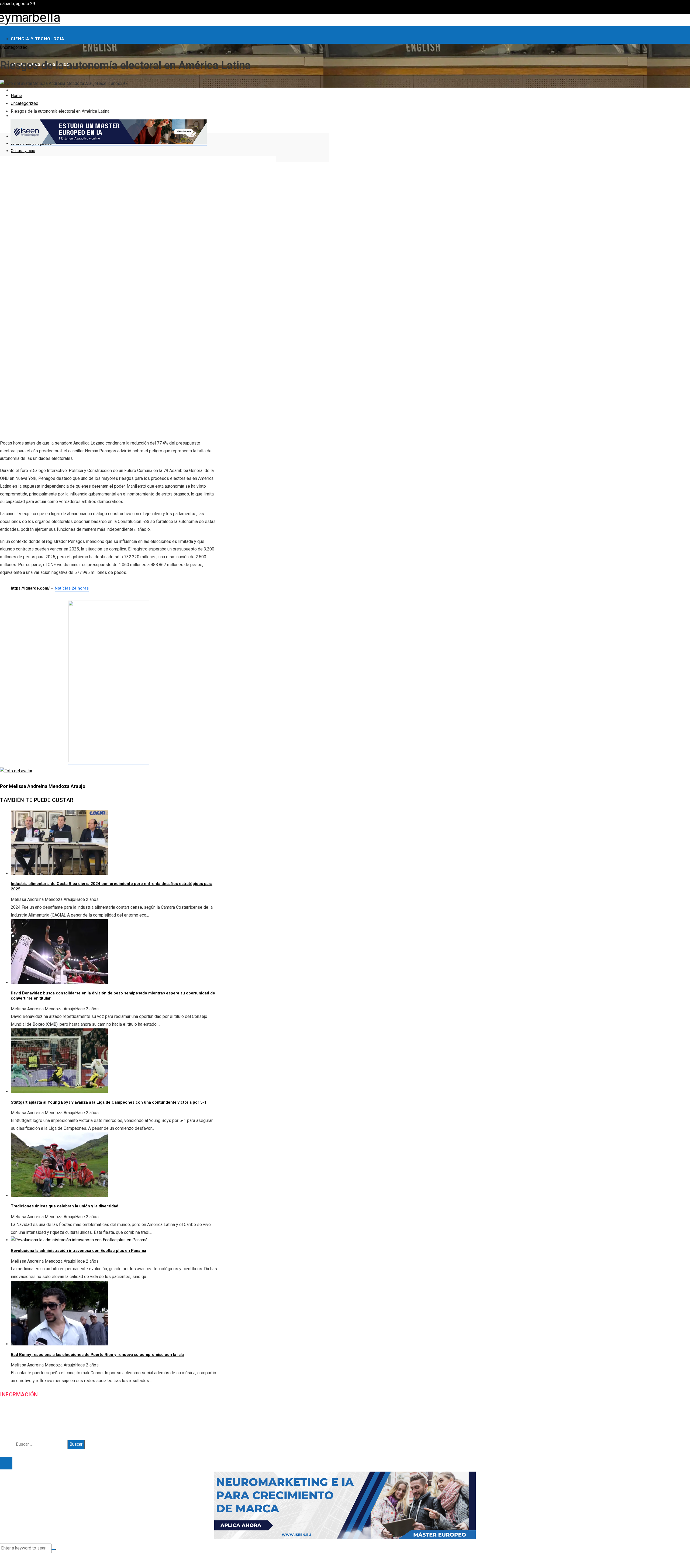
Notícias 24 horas (72, 588)
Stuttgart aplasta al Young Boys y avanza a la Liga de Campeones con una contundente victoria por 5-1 (109, 1102)
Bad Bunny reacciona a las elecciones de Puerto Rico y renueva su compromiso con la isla (97, 1354)
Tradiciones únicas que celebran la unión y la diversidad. (65, 1206)
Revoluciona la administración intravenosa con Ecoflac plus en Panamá (78, 1250)
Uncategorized (13, 47)
